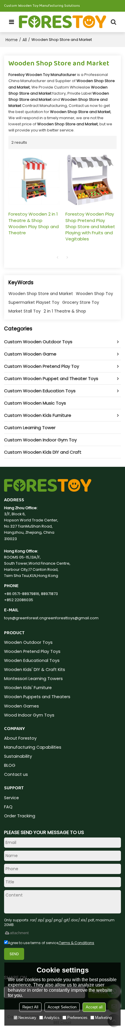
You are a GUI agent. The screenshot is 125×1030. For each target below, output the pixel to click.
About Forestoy (20, 738)
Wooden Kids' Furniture (28, 688)
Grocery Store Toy (80, 302)
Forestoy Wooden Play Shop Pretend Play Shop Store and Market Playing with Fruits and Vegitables (90, 226)
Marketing (103, 1017)
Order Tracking (19, 816)
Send (14, 954)
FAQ (8, 807)
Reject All (30, 1007)
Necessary (27, 1017)
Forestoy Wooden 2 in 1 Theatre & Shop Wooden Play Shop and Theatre (33, 223)
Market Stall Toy (24, 311)
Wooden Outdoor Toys (28, 642)
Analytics (52, 1017)
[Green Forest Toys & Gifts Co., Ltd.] (62, 22)
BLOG (9, 765)
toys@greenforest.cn (24, 618)
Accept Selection (62, 1007)
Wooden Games (21, 706)
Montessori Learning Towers (33, 679)
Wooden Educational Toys (32, 660)
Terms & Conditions (76, 942)
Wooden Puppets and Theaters (37, 697)
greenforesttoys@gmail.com (71, 618)
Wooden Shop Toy (94, 293)
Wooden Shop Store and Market (40, 293)
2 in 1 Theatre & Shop (65, 311)
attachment (19, 933)
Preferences (77, 1017)
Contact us (16, 774)
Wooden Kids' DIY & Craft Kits (34, 669)
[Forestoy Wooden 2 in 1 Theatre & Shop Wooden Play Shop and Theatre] (34, 180)
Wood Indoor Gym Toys (29, 715)
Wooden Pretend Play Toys (32, 651)
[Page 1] (57, 257)
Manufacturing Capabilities (32, 747)
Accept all (94, 1007)
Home (12, 40)
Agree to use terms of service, (51, 942)
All (24, 40)
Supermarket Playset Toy (33, 302)
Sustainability (18, 756)
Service (11, 798)
